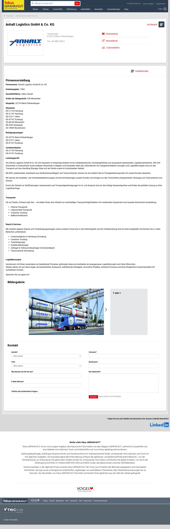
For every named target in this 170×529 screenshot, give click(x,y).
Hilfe (66, 501)
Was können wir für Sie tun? (22, 372)
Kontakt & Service (134, 3)
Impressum (74, 501)
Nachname (93, 362)
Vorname (93, 352)
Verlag (45, 501)
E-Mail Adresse (17, 382)
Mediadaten (60, 501)
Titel (13, 362)
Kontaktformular (141, 71)
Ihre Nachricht (95, 372)
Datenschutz (87, 501)
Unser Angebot (148, 4)
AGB (80, 501)
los (77, 3)
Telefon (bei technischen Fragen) (24, 391)
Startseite (9, 16)
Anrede (14, 352)
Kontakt (51, 501)
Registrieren (160, 4)
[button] (31, 312)
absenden (93, 397)
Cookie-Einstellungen (100, 501)
